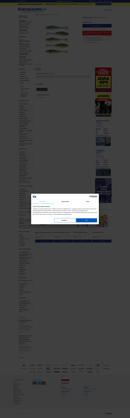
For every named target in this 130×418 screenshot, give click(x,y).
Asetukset (64, 220)
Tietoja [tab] (87, 201)
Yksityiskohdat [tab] (65, 201)
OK (86, 220)
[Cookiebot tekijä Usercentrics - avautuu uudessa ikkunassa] (90, 196)
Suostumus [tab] (42, 201)
